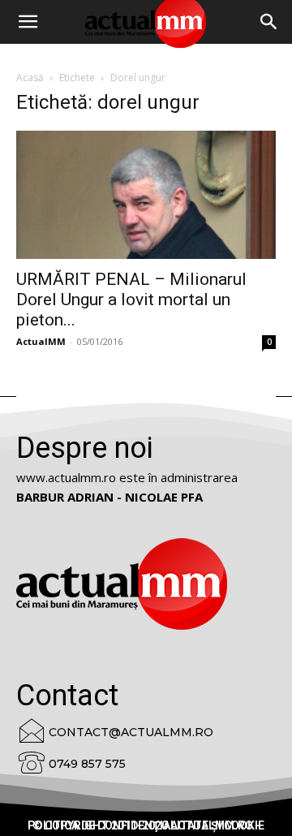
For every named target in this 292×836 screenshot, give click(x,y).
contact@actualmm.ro (131, 732)
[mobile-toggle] (28, 22)
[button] (269, 22)
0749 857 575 (87, 763)
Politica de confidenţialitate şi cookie (146, 825)
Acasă (30, 77)
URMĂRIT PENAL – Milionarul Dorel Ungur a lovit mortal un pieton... (131, 299)
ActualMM (41, 341)
